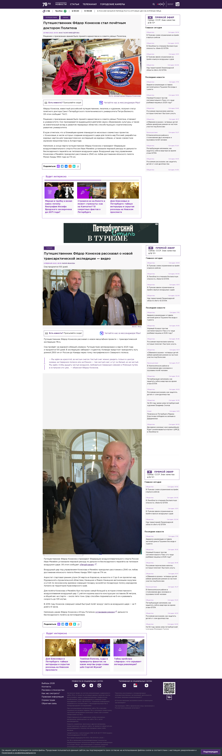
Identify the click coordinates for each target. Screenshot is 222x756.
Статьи (74, 4)
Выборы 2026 (48, 683)
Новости (61, 4)
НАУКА (65, 17)
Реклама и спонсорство (53, 690)
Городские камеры (112, 4)
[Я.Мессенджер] (74, 166)
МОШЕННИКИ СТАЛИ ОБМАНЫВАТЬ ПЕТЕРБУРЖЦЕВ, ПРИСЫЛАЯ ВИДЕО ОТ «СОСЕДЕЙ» (136, 11)
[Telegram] (62, 166)
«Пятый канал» (87, 565)
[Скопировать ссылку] (78, 166)
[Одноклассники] (70, 166)
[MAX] (58, 166)
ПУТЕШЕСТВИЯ (51, 17)
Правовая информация (53, 697)
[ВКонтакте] (66, 166)
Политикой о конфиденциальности (19, 753)
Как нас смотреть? (51, 693)
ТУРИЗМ (49, 248)
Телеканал (90, 4)
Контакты (46, 687)
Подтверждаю (210, 752)
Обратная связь (49, 703)
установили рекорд (105, 612)
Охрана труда (48, 700)
